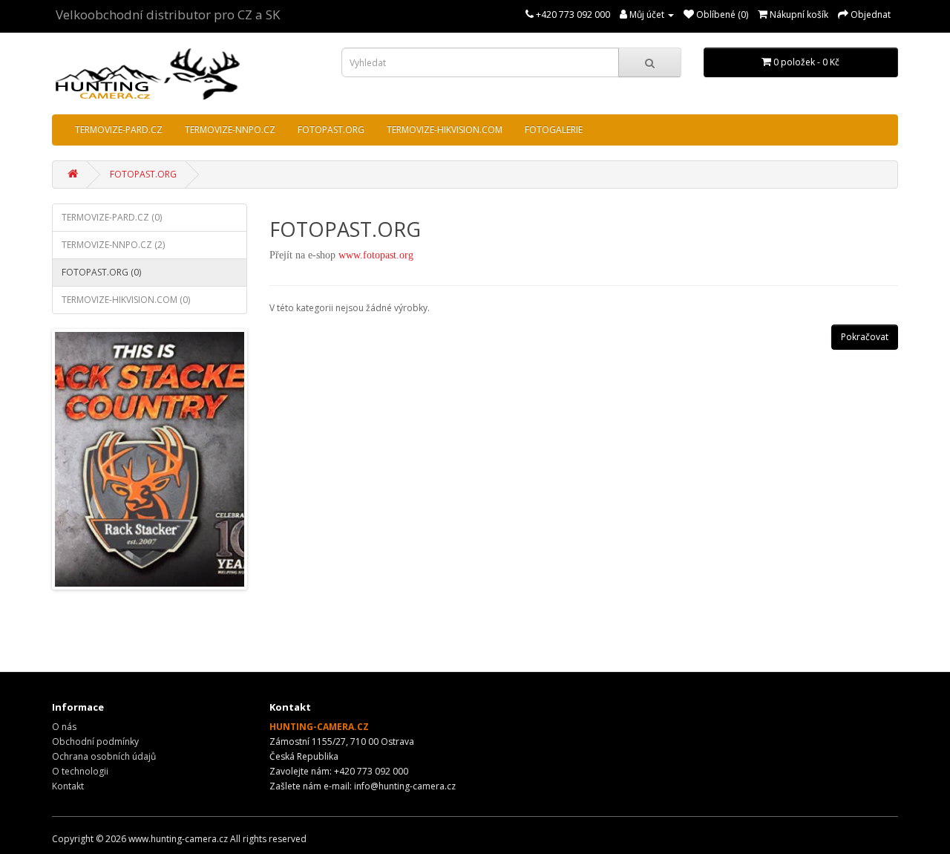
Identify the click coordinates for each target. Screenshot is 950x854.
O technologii (80, 771)
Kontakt (68, 786)
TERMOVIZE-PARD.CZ (119, 129)
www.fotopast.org (375, 255)
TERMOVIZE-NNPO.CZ (230, 129)
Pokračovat (864, 336)
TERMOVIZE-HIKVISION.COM (444, 129)
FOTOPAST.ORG (331, 129)
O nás (64, 726)
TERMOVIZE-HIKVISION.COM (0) (126, 299)
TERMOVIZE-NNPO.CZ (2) (113, 244)
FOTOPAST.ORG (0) (101, 272)
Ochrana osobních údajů (104, 756)
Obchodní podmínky (95, 741)
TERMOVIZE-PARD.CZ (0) (112, 217)
